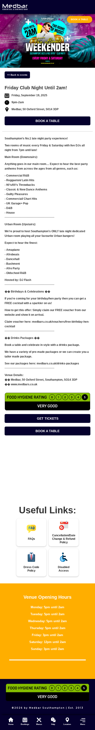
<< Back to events (17, 75)
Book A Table (79, 19)
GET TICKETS (47, 418)
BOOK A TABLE (47, 121)
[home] (15, 7)
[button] (81, 721)
